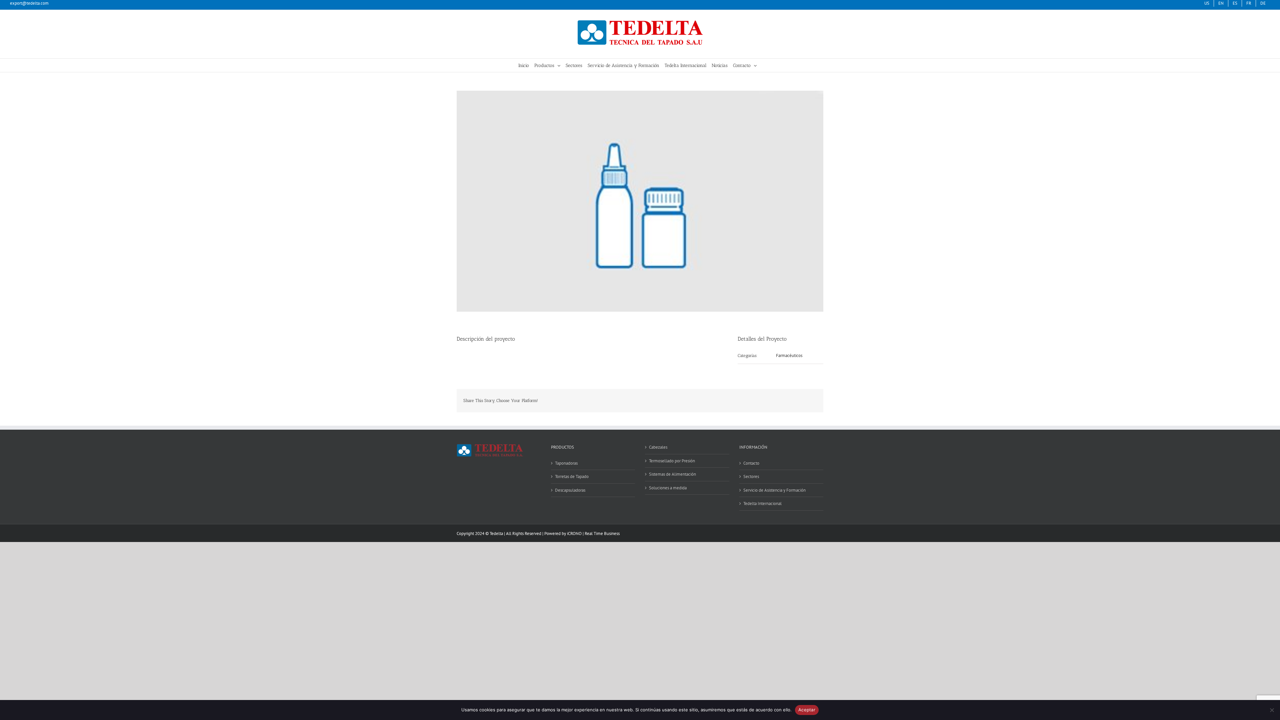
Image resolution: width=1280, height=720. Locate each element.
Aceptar (806, 709)
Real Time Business (602, 533)
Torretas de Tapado (572, 476)
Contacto (751, 463)
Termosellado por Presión (672, 461)
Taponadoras (566, 463)
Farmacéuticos (789, 355)
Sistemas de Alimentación (672, 474)
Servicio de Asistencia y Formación (774, 490)
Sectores (751, 476)
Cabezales (658, 447)
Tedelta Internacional (762, 503)
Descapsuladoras (570, 490)
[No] (1271, 710)
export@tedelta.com (29, 3)
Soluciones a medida (668, 488)
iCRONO (574, 533)
